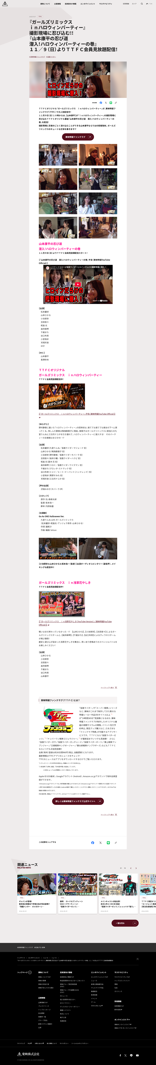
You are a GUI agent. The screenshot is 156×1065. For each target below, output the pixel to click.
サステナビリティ (121, 972)
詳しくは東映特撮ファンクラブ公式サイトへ (75, 801)
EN (151, 4)
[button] (131, 868)
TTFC (40, 16)
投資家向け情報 (66, 972)
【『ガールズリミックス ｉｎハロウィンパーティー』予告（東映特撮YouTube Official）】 (77, 413)
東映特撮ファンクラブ (75, 136)
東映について (43, 972)
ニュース (45, 958)
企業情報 (41, 998)
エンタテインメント (34, 958)
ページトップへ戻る (107, 687)
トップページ (21, 958)
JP (147, 4)
